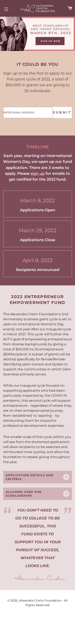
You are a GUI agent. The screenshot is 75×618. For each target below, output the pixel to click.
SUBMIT (62, 112)
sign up (38, 173)
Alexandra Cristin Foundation (40, 600)
